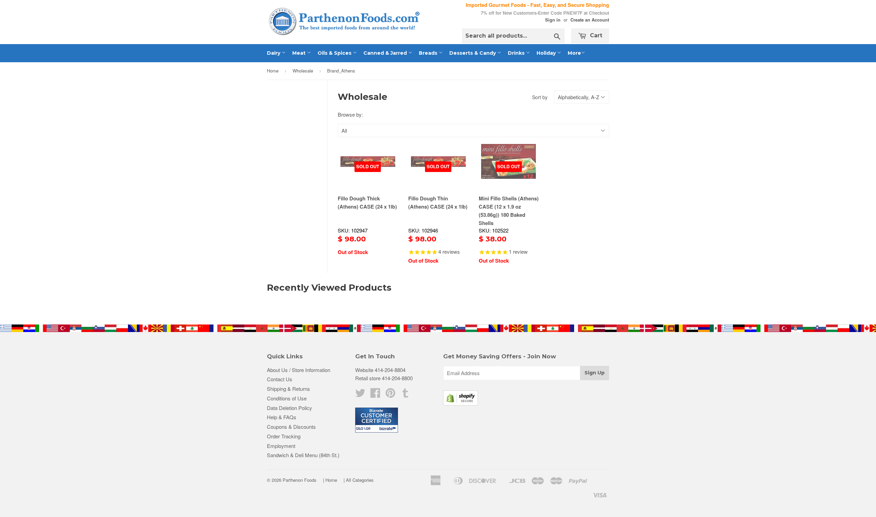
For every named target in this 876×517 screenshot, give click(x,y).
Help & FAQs (281, 417)
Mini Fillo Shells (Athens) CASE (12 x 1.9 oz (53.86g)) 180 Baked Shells (509, 211)
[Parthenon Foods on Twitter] (360, 394)
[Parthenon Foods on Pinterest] (390, 394)
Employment (281, 445)
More (574, 53)
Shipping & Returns (288, 388)
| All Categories (359, 480)
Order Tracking (283, 436)
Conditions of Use (287, 398)
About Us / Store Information (298, 369)
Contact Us (279, 379)
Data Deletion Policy (289, 407)
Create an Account (589, 20)
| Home (330, 480)
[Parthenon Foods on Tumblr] (405, 394)
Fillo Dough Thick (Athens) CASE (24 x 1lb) (367, 202)
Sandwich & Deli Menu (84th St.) (303, 455)
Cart (595, 35)
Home (273, 70)
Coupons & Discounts (291, 426)
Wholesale (303, 70)
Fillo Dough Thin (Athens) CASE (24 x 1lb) (437, 202)
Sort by (540, 97)
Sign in (553, 20)
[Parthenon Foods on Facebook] (375, 394)
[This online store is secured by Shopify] (460, 403)
